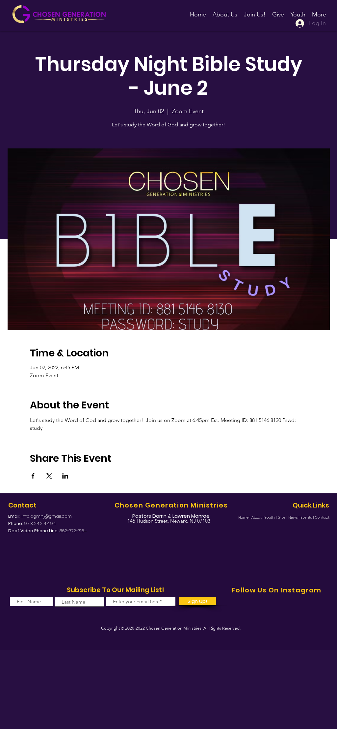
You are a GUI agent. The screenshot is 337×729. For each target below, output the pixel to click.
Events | (307, 517)
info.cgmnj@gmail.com (46, 516)
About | (258, 517)
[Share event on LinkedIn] (65, 476)
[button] (255, 11)
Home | (244, 517)
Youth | (271, 517)
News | (294, 517)
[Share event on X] (49, 476)
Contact (322, 517)
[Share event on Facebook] (33, 476)
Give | (283, 517)
